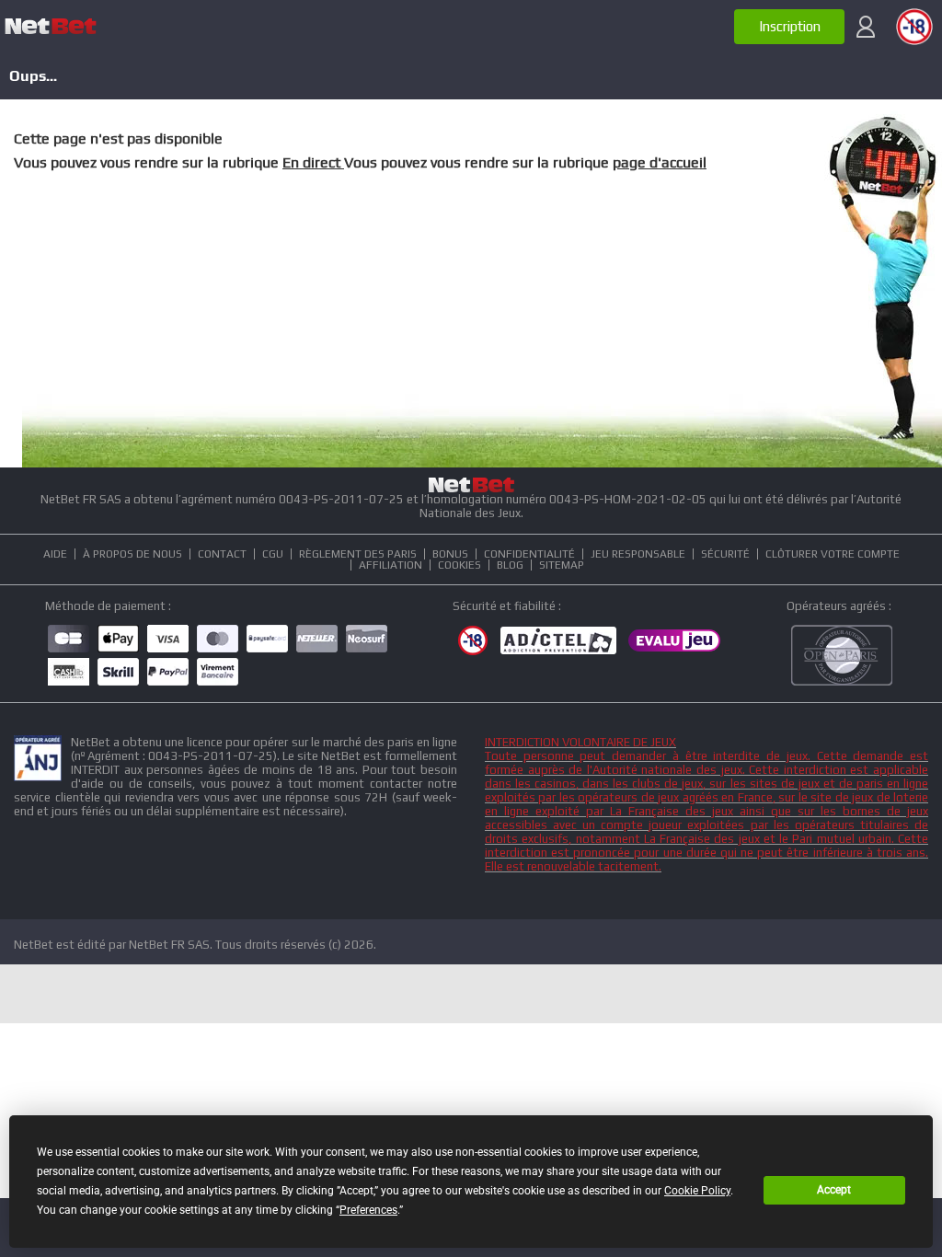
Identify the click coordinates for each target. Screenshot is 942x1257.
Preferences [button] (368, 1210)
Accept (834, 1189)
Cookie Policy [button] (697, 1190)
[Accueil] (51, 26)
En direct (313, 162)
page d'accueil (659, 162)
